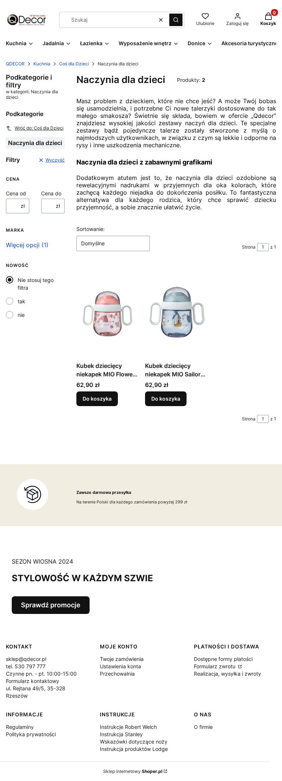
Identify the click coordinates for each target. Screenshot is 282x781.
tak (21, 301)
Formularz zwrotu (215, 666)
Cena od (16, 193)
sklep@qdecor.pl (26, 659)
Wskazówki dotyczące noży (133, 741)
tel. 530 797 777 (26, 666)
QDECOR (15, 63)
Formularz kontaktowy (32, 681)
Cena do (51, 193)
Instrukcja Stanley (121, 734)
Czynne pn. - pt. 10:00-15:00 (41, 673)
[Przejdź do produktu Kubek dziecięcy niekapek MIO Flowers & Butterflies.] (107, 312)
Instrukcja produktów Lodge (134, 749)
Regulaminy (20, 727)
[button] (175, 20)
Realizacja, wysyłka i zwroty (227, 673)
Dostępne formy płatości (223, 659)
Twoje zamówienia (122, 659)
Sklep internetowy (132, 771)
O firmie (203, 727)
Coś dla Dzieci (74, 63)
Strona (249, 247)
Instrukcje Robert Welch (128, 727)
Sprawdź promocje (50, 605)
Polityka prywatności (31, 734)
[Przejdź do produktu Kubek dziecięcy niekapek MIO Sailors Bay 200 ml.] (176, 312)
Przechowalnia (117, 673)
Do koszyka (97, 398)
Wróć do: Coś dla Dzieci (39, 128)
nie (21, 315)
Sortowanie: (90, 229)
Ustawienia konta (120, 666)
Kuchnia (41, 63)
